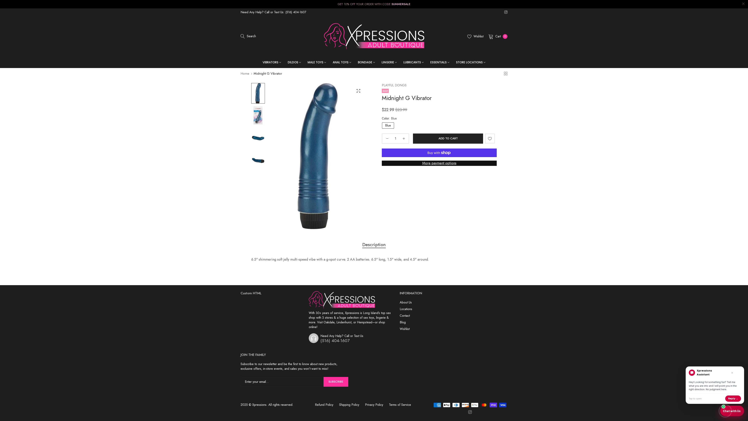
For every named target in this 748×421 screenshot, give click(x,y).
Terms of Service (400, 404)
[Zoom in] (358, 91)
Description (374, 244)
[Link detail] (505, 12)
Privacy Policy (374, 404)
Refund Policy (324, 404)
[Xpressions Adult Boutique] (374, 36)
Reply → (733, 398)
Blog (403, 322)
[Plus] (403, 138)
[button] (490, 139)
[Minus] (387, 138)
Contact (405, 315)
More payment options (439, 163)
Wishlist (405, 329)
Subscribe (335, 381)
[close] (743, 4)
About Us (406, 302)
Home (245, 73)
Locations (406, 309)
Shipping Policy (349, 404)
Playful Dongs (394, 85)
